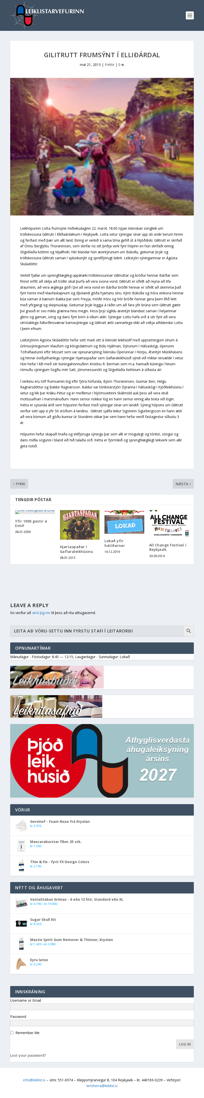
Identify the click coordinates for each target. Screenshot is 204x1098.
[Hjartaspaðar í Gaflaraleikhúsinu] (80, 525)
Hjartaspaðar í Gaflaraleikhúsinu (76, 549)
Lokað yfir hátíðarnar (114, 543)
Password (18, 1016)
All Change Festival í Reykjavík (168, 547)
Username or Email (25, 1000)
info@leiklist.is (34, 1080)
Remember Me (27, 1032)
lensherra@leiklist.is (102, 1085)
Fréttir (109, 64)
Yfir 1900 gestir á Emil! (31, 523)
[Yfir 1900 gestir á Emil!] (35, 512)
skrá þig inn (41, 612)
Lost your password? (28, 1055)
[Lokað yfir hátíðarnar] (124, 522)
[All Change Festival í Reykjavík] (169, 524)
